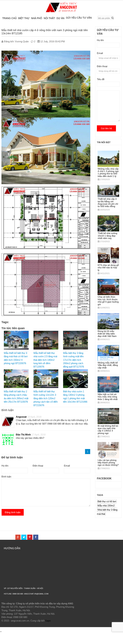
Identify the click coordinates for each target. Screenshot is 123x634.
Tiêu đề (100, 79)
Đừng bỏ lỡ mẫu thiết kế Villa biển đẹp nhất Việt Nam (107, 333)
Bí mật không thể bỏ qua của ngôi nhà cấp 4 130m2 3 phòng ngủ (108, 429)
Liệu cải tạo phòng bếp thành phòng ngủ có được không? (108, 462)
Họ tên (4, 465)
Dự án (60, 18)
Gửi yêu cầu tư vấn (79, 17)
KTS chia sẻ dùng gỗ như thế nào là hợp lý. (108, 267)
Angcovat (21, 416)
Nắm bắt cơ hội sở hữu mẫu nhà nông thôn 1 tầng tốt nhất (108, 396)
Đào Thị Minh (23, 434)
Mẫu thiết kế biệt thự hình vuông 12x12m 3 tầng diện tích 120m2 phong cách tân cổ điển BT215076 (45, 398)
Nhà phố (36, 18)
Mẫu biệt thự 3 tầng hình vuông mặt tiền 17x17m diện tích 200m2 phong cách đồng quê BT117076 (73, 360)
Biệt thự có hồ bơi (107, 501)
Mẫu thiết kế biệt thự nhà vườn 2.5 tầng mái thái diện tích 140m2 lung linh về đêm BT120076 (45, 360)
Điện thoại (38, 465)
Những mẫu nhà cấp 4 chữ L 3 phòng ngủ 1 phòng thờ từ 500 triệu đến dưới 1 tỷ (108, 172)
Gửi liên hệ (106, 128)
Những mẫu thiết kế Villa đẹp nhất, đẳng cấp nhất (108, 365)
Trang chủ (9, 18)
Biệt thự (23, 18)
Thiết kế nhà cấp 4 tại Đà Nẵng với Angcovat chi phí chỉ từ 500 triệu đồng (108, 203)
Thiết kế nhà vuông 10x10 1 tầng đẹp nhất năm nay (107, 235)
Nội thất (49, 18)
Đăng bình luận (12, 512)
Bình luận (6, 476)
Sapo (48, 620)
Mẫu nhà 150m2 (106, 505)
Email (67, 465)
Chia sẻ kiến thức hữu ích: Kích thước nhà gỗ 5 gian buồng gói (108, 300)
